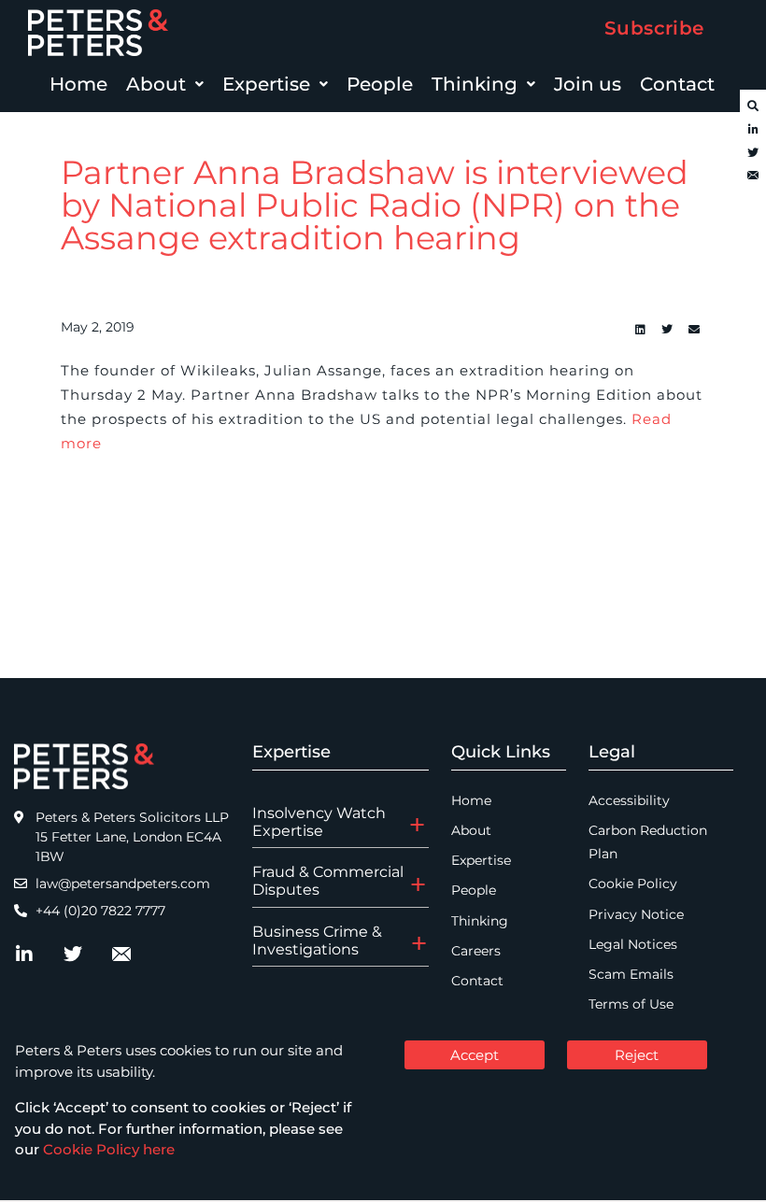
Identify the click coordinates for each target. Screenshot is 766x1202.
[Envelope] (753, 176)
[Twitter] (753, 153)
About (156, 84)
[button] (165, 84)
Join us (587, 84)
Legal (612, 752)
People (380, 84)
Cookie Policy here (109, 1149)
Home (78, 84)
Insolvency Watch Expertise (319, 822)
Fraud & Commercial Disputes (328, 880)
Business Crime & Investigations (317, 940)
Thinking (475, 84)
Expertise (266, 84)
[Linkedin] (640, 329)
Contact (677, 84)
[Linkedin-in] (753, 129)
